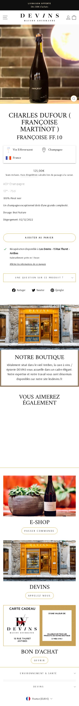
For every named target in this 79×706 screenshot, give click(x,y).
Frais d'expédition (29, 174)
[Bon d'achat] (39, 625)
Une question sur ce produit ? (39, 277)
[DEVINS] (39, 560)
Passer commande (39, 530)
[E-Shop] (39, 496)
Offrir (39, 660)
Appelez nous (39, 595)
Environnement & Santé (38, 673)
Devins (38, 686)
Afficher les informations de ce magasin (28, 264)
